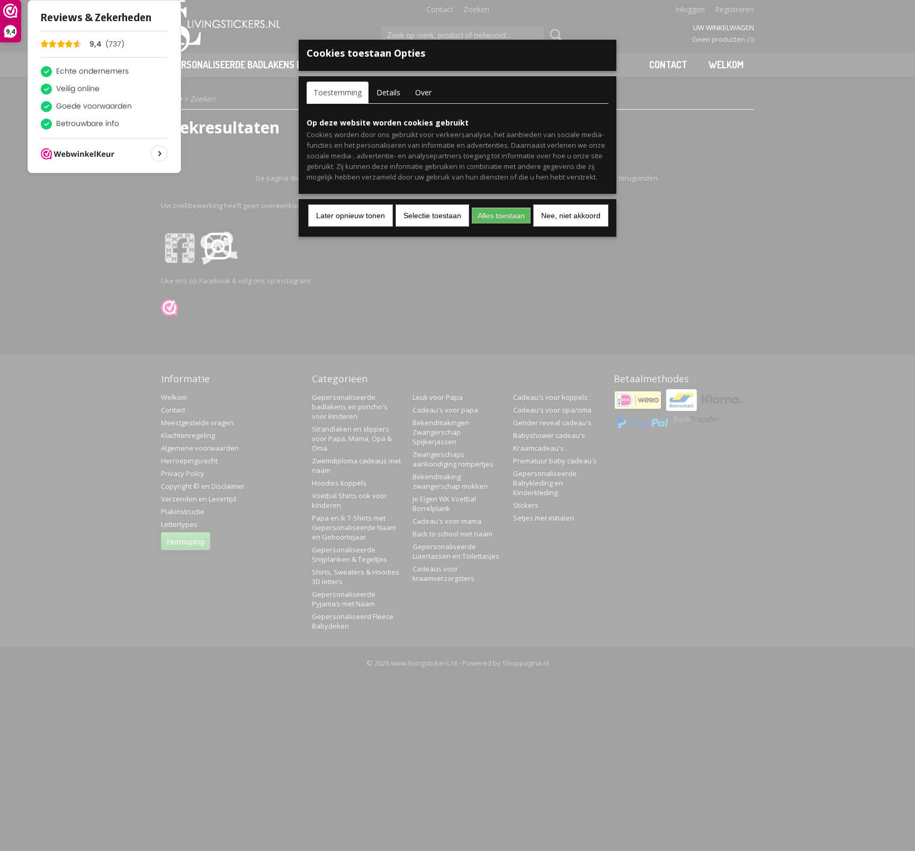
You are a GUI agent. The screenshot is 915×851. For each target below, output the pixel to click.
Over (423, 92)
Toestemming (337, 92)
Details (388, 92)
